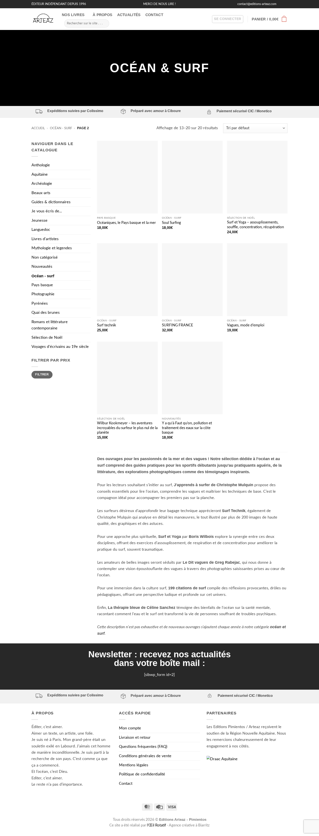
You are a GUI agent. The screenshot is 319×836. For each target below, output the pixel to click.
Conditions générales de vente (145, 756)
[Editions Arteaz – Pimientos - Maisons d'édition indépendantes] (43, 19)
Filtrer (42, 374)
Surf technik (106, 325)
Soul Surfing (171, 223)
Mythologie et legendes (51, 248)
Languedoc (40, 230)
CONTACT (154, 15)
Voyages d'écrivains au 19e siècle (60, 347)
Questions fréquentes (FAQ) (143, 747)
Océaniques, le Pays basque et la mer (126, 223)
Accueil (38, 128)
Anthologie (40, 165)
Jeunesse (39, 220)
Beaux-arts (40, 193)
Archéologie (41, 184)
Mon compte (130, 728)
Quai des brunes (45, 313)
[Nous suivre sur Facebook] (280, 4)
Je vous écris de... (46, 211)
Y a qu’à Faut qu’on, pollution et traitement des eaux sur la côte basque (187, 427)
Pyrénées (39, 303)
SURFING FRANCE (177, 325)
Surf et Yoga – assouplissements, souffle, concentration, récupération (255, 225)
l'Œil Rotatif (157, 825)
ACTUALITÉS (129, 15)
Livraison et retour (135, 737)
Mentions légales (133, 765)
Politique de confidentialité (142, 774)
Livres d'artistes (45, 239)
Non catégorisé (44, 257)
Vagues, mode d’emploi (245, 325)
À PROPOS (102, 15)
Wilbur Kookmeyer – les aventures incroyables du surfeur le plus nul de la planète (127, 427)
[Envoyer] (104, 23)
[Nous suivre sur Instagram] (285, 4)
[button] (227, 19)
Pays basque (42, 285)
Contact (125, 783)
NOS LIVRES (73, 15)
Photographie (42, 294)
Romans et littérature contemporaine (49, 325)
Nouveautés (41, 266)
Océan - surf (61, 128)
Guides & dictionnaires (51, 202)
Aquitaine (39, 174)
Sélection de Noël (46, 337)
